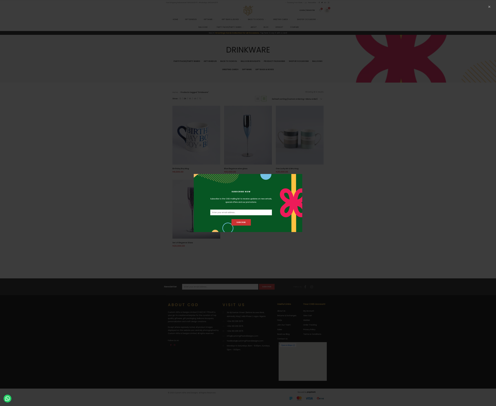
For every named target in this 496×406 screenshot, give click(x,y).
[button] (7, 398)
